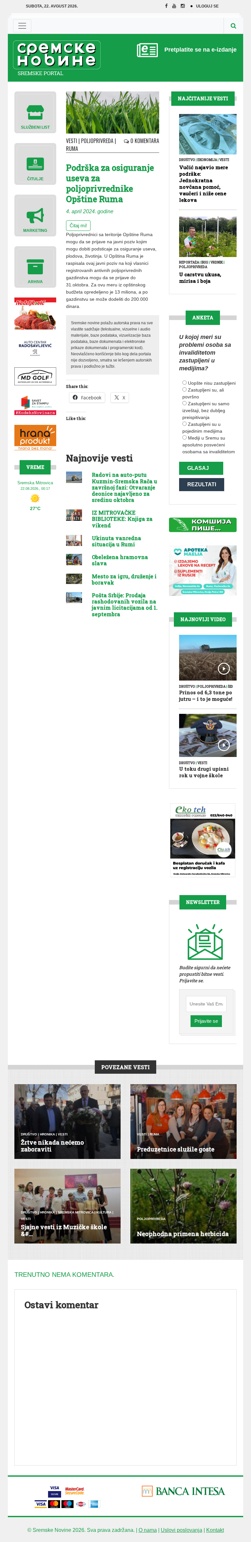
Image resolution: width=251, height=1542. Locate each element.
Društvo (187, 160)
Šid (230, 686)
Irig (204, 262)
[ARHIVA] (35, 266)
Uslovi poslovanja (181, 1530)
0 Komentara (144, 141)
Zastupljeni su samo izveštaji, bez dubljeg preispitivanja (205, 410)
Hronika (47, 1134)
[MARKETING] (35, 215)
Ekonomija (207, 160)
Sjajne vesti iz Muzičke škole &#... (64, 1230)
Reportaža (189, 262)
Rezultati (201, 484)
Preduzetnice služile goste (175, 1149)
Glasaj (198, 468)
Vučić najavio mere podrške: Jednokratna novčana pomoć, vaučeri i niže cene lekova (203, 183)
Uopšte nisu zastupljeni (212, 383)
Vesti (71, 141)
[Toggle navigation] (22, 25)
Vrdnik (216, 262)
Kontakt (215, 1530)
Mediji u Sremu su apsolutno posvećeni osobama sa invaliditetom (208, 444)
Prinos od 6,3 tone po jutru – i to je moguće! (205, 695)
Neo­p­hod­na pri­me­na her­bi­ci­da (183, 1234)
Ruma (72, 149)
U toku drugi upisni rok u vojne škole (204, 772)
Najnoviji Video (203, 619)
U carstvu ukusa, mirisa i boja (200, 277)
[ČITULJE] (35, 163)
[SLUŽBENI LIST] (35, 112)
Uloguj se (207, 6)
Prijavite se (206, 1021)
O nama (148, 1530)
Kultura (103, 1212)
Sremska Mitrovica (75, 1212)
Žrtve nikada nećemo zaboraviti (52, 1145)
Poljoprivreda (97, 141)
